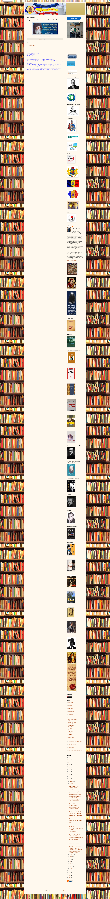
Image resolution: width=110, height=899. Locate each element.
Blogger (64, 890)
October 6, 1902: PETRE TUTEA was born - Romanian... (75, 841)
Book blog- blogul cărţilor (73, 713)
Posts (70, 71)
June (70, 859)
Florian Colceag (71, 725)
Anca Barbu (70, 710)
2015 (69, 774)
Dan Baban (70, 717)
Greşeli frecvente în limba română (75, 815)
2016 (69, 773)
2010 (69, 872)
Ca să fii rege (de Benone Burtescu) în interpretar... (76, 829)
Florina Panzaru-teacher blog (73, 726)
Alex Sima (70, 705)
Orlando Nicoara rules (72, 744)
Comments (71, 73)
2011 (69, 870)
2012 (69, 780)
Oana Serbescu (71, 743)
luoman (57, 890)
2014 (69, 776)
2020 (69, 767)
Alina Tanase (70, 708)
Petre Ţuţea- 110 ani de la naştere (75, 846)
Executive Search (71, 723)
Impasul (70, 822)
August (71, 856)
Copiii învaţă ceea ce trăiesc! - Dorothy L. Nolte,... (74, 852)
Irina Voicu (70, 734)
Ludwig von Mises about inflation (75, 794)
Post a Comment (32, 45)
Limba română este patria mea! (75, 803)
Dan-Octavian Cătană (77, 227)
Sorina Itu (70, 752)
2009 (69, 874)
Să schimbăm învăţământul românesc (75, 750)
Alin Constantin (71, 707)
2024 (69, 760)
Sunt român (71, 789)
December (71, 781)
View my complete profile (72, 260)
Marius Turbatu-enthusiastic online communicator (74, 739)
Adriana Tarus (70, 704)
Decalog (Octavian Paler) (73, 818)
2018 (69, 769)
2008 (69, 875)
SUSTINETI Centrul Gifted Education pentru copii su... (74, 824)
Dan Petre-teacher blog (72, 719)
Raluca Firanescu (71, 746)
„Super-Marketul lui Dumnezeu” (75, 813)
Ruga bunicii (71, 826)
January (71, 868)
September (72, 854)
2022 (69, 764)
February (71, 866)
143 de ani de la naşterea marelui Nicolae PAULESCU (75, 797)
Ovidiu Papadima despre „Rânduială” (76, 820)
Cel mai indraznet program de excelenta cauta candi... (74, 800)
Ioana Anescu (70, 731)
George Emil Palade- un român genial (76, 837)
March (71, 864)
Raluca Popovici (71, 749)
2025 (69, 759)
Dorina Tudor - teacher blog (73, 722)
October (71, 785)
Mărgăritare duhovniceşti (73, 805)
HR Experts (70, 728)
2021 (69, 766)
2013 (69, 778)
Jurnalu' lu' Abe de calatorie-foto (74, 735)
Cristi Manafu (70, 716)
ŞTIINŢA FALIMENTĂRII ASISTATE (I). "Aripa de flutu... (75, 849)
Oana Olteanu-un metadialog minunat (75, 741)
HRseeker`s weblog (71, 729)
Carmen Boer (70, 714)
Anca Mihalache (71, 711)
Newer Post (29, 47)
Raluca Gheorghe (71, 747)
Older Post (61, 47)
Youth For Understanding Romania (75, 791)
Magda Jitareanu (71, 737)
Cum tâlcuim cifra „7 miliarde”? (75, 811)
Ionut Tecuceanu (71, 732)
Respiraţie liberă (72, 833)
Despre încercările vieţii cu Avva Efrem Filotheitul (75, 835)
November (72, 783)
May (70, 861)
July (70, 858)
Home (45, 47)
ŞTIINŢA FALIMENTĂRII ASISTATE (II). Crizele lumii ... (75, 844)
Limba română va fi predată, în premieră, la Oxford (75, 787)
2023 (69, 762)
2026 (69, 757)
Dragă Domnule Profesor (73, 839)
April (71, 863)
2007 (69, 877)
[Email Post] (45, 39)
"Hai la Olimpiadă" (72, 802)
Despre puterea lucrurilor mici (74, 792)
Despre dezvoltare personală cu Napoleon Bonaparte (74, 808)
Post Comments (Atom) (36, 50)
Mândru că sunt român (73, 817)
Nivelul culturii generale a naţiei (75, 810)
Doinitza (69, 720)
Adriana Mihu (70, 702)
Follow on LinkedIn (74, 18)
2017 (69, 771)
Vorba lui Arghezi (72, 831)
